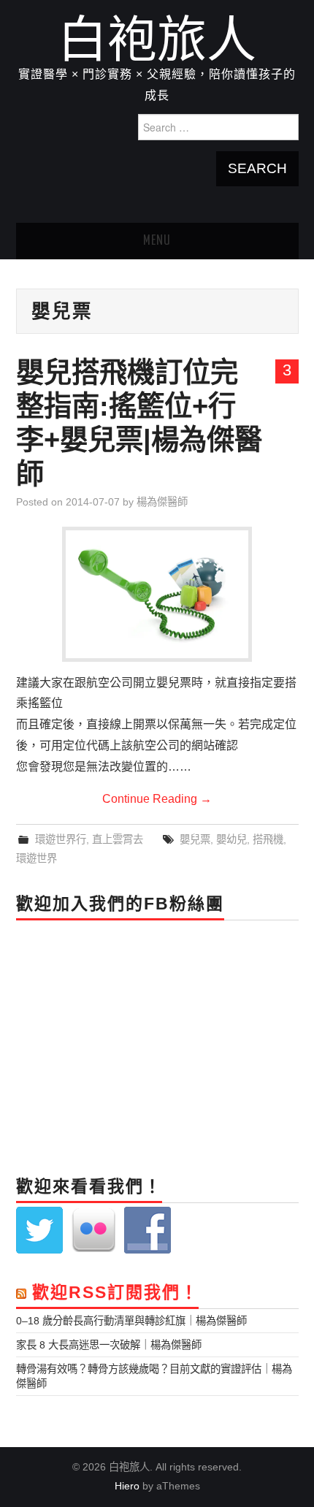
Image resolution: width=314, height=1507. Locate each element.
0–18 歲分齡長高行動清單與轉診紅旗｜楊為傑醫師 (131, 1321)
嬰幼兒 (231, 839)
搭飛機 (268, 839)
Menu (157, 241)
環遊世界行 (60, 839)
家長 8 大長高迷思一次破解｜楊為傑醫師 (109, 1345)
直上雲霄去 (117, 839)
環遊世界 (36, 858)
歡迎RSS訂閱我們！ (115, 1292)
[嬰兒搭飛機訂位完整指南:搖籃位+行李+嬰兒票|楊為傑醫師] (157, 594)
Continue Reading (157, 799)
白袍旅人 (157, 39)
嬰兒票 (195, 839)
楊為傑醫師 (162, 502)
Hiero (127, 1486)
